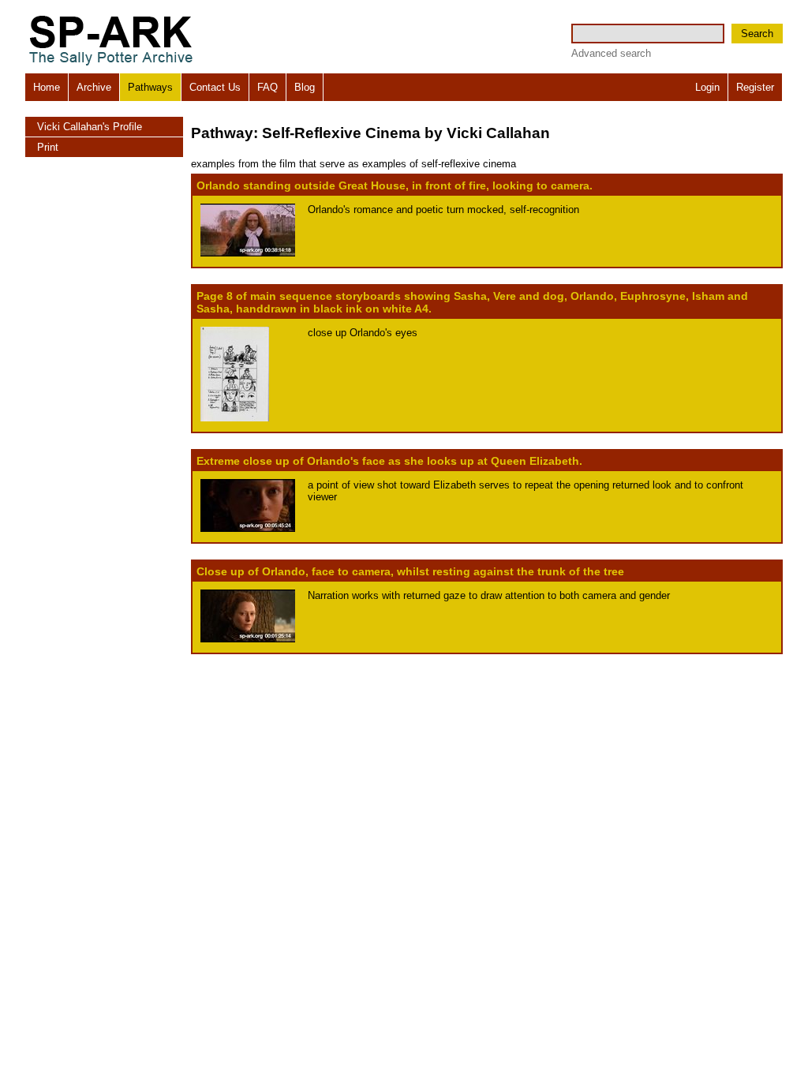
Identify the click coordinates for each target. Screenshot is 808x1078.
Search (757, 33)
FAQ (267, 87)
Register (755, 87)
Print (47, 147)
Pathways (150, 87)
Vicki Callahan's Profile (89, 127)
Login (707, 87)
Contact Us (215, 87)
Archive (94, 87)
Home (46, 87)
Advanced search (611, 53)
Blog (304, 87)
